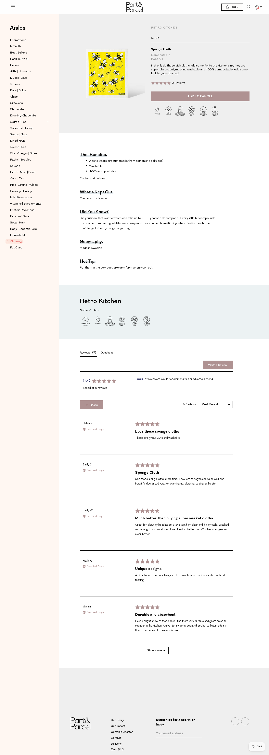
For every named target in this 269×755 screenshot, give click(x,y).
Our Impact (118, 726)
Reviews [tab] (87, 353)
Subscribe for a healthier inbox (175, 722)
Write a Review (217, 365)
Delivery (116, 744)
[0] (257, 7)
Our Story (117, 720)
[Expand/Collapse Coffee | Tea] (47, 122)
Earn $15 (117, 749)
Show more (154, 651)
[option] (108, 77)
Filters (93, 405)
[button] (168, 83)
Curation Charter (122, 732)
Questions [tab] (107, 353)
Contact (116, 738)
